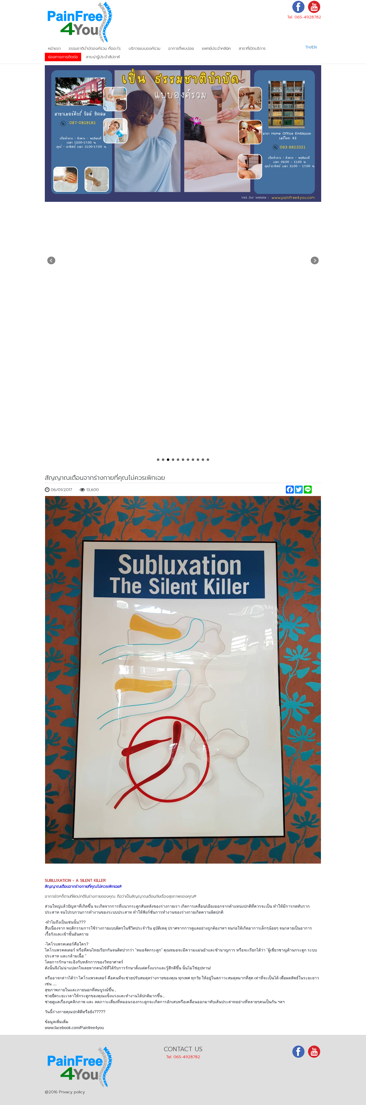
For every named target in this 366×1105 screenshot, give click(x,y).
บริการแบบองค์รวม (144, 49)
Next (315, 261)
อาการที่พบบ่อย (181, 49)
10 (203, 459)
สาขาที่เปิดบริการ (252, 49)
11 (208, 459)
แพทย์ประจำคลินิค (216, 49)
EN (314, 47)
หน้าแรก (54, 49)
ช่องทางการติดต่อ (63, 57)
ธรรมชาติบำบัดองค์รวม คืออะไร (95, 49)
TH (307, 47)
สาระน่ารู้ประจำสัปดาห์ (103, 57)
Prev (51, 261)
